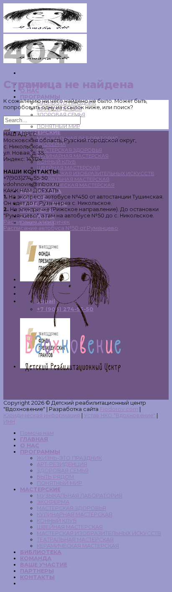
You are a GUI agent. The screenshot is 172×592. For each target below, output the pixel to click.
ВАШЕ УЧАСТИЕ (43, 564)
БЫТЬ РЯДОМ (55, 477)
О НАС (29, 445)
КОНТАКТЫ (37, 577)
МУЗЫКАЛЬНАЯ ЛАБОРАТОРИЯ (79, 495)
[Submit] (6, 129)
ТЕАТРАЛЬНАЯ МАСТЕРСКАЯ (73, 179)
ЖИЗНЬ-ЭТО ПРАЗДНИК (69, 458)
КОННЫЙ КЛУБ (56, 162)
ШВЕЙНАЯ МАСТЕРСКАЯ (68, 168)
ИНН (9, 421)
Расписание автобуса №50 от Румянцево (60, 228)
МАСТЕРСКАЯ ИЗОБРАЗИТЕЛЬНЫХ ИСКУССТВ (95, 173)
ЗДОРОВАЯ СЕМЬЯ (61, 114)
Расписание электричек (36, 222)
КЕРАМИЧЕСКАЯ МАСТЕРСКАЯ (75, 185)
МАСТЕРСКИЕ (40, 132)
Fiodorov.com (119, 409)
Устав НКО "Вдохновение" (119, 415)
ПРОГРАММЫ (40, 97)
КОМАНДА (35, 558)
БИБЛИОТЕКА (40, 552)
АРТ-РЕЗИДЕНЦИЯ (62, 464)
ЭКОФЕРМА (51, 144)
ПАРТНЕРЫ (37, 571)
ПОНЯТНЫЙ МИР (58, 126)
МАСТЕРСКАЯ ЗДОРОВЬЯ (69, 150)
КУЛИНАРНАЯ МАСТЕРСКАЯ (73, 156)
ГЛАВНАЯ (34, 439)
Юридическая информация (41, 415)
